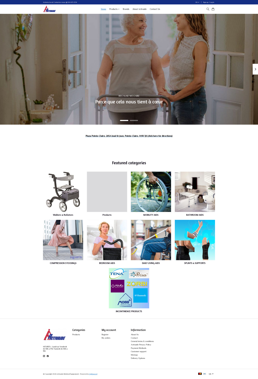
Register (105, 334)
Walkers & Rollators (63, 214)
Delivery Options (138, 358)
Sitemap (134, 355)
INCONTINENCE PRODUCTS (129, 311)
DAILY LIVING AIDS (151, 263)
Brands (126, 9)
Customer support (138, 351)
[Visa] (204, 374)
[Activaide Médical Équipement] (49, 9)
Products (107, 214)
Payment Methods (138, 348)
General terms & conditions (142, 341)
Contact (134, 338)
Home (103, 9)
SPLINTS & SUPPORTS (194, 263)
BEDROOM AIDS (107, 263)
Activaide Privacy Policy (141, 345)
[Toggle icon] (208, 9)
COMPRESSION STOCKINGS (63, 263)
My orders (106, 338)
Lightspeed (93, 374)
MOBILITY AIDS (150, 214)
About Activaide (139, 9)
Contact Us (155, 9)
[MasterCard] (200, 374)
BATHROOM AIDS (195, 214)
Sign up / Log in (208, 2)
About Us (135, 334)
